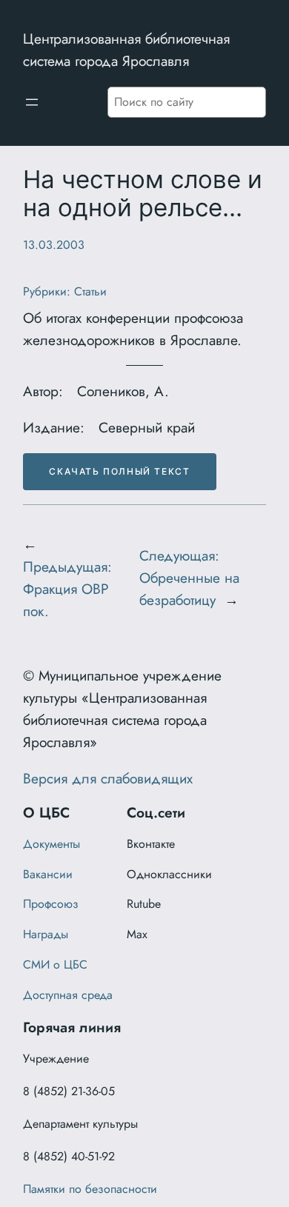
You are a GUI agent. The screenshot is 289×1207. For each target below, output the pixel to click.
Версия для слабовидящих (108, 778)
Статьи (90, 291)
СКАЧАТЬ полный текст (119, 471)
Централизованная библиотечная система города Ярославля (126, 49)
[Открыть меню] (32, 102)
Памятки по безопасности (90, 1188)
